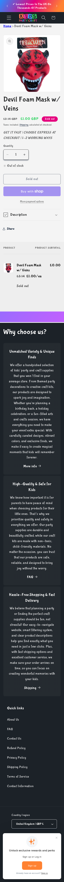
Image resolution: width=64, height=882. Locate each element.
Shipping (24, 124)
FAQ (30, 577)
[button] (9, 18)
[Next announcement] (57, 6)
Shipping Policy (17, 767)
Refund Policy (16, 748)
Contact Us (14, 738)
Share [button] (11, 228)
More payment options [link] (32, 201)
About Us (13, 719)
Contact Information (20, 786)
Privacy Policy (16, 757)
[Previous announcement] (7, 6)
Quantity (8, 146)
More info (30, 466)
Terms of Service (18, 776)
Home (7, 26)
